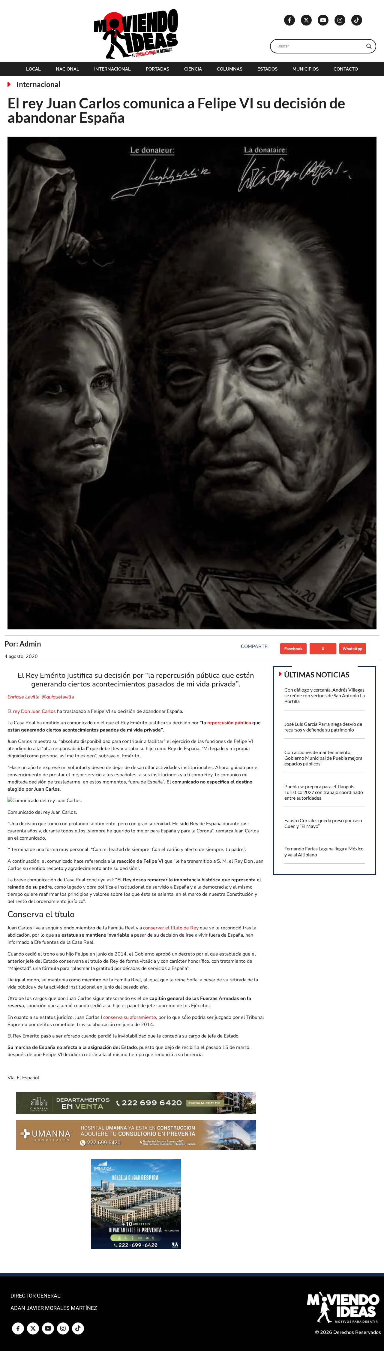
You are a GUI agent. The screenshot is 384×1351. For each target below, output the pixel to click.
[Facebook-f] (289, 20)
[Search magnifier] (369, 46)
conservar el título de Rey (171, 928)
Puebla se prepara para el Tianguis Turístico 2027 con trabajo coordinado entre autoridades (323, 792)
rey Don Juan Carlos (34, 711)
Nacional (67, 69)
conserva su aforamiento (129, 1017)
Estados (267, 69)
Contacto (346, 69)
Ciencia (193, 69)
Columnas (229, 69)
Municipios (305, 69)
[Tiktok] (356, 20)
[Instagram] (339, 20)
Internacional (112, 69)
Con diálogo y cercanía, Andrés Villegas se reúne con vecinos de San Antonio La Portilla (324, 695)
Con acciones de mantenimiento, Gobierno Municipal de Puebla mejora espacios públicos (323, 757)
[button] (293, 648)
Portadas (157, 69)
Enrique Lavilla (24, 697)
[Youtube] (323, 20)
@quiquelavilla (58, 697)
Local (33, 69)
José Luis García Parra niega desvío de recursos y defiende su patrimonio (323, 726)
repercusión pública (229, 722)
